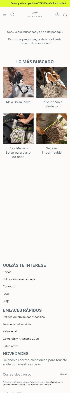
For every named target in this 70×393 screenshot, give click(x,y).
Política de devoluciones (19, 279)
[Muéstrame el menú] (4, 14)
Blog (6, 301)
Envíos (7, 272)
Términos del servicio (17, 324)
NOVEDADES (15, 353)
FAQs (6, 294)
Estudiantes (10, 346)
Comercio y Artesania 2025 (21, 339)
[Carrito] (65, 14)
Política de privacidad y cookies (24, 317)
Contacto (9, 286)
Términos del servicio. (41, 384)
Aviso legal (10, 331)
